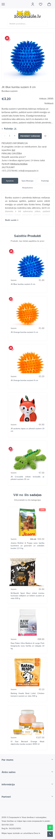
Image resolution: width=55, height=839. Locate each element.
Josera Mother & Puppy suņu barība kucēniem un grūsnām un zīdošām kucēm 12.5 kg (27, 545)
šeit (13, 150)
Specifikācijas (27, 181)
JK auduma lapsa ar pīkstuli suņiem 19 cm (27, 429)
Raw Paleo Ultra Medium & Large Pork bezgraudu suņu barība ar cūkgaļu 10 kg (27, 645)
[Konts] (34, 4)
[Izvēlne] (4, 4)
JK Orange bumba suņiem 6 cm (24, 332)
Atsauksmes (27, 188)
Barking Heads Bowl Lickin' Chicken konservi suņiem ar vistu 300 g (27, 694)
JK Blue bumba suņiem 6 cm (23, 284)
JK (15, 129)
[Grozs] (50, 4)
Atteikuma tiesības (19, 164)
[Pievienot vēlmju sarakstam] (45, 136)
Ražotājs (45, 181)
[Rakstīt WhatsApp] (50, 827)
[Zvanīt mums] (50, 834)
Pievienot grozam (30, 136)
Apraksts (10, 181)
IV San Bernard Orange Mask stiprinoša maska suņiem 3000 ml (27, 742)
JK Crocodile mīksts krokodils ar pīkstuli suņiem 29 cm (27, 478)
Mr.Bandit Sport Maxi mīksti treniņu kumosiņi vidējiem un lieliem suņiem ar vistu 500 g (27, 595)
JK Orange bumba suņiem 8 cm (24, 380)
